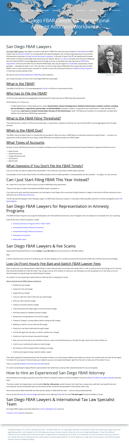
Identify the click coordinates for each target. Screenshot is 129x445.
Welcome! (12, 10)
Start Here (23, 10)
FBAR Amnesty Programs (40, 10)
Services (55, 10)
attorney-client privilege (28, 394)
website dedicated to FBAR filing (31, 75)
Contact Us (116, 10)
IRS (72, 56)
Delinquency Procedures (21, 235)
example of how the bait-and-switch (32, 364)
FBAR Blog (92, 10)
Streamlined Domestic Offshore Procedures (28, 227)
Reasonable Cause (19, 239)
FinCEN (44, 88)
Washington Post (50, 409)
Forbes (42, 409)
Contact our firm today (14, 413)
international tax (83, 51)
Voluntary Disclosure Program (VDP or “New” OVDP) (31, 224)
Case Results (81, 10)
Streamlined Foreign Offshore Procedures (28, 231)
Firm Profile (66, 10)
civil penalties (73, 64)
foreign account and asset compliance (39, 56)
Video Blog (104, 10)
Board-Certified (24, 54)
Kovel (59, 394)
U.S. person (65, 59)
